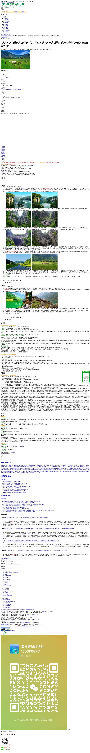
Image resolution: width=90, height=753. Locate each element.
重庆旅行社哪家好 (5, 624)
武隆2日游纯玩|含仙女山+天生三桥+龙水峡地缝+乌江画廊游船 (18, 502)
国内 (4, 35)
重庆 (7, 35)
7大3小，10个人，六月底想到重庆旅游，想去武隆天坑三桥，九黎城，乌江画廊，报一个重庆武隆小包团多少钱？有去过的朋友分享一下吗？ (39, 528)
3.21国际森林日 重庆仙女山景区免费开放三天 (14, 492)
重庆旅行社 (10, 622)
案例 (8, 34)
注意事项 (3, 150)
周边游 (5, 89)
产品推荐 (3, 153)
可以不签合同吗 (7, 585)
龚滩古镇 (19, 89)
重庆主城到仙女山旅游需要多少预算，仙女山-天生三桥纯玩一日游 (19, 505)
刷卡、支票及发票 (7, 595)
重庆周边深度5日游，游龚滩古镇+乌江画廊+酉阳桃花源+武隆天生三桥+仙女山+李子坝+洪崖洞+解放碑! (29, 510)
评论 (2, 455)
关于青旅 (3, 609)
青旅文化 (8, 609)
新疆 (23, 12)
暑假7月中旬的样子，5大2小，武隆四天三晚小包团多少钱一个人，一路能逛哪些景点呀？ (26, 517)
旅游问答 (3, 156)
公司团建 (6, 21)
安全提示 (12, 630)
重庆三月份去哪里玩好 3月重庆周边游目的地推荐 (15, 489)
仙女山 (10, 89)
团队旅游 (44, 611)
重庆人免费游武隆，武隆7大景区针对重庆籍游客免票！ (17, 486)
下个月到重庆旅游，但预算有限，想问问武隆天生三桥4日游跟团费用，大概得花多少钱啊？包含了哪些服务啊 (31, 541)
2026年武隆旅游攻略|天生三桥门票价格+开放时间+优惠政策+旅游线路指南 (21, 501)
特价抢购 (6, 30)
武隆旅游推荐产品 (6, 462)
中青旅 (12, 521)
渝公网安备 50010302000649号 (26, 626)
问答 (2, 34)
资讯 (4, 34)
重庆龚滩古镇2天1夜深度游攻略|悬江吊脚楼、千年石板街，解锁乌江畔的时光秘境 (23, 504)
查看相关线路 (4, 37)
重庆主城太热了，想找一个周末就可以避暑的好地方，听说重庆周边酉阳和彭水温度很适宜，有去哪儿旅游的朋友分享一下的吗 (35, 550)
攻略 (6, 34)
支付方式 (26, 609)
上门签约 (5, 582)
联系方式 (31, 609)
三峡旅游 (8, 12)
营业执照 (17, 609)
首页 (4, 17)
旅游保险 (5, 577)
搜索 (2, 9)
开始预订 (3, 107)
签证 (5, 31)
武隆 (16, 12)
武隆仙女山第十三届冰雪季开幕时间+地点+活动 (15, 483)
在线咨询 (3, 108)
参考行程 (3, 148)
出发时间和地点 (7, 575)
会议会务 (6, 20)
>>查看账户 (21, 446)
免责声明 (22, 609)
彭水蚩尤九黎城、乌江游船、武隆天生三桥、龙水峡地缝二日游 (19, 511)
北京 (25, 12)
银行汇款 (5, 594)
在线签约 (5, 584)
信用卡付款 (6, 589)
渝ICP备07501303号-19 (32, 614)
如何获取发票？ (7, 607)
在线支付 (5, 591)
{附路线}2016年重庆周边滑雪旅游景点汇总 (14, 490)
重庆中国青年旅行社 (25, 622)
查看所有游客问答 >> (6, 558)
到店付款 (5, 592)
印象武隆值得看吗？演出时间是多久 (12, 481)
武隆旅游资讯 (6, 476)
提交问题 (3, 568)
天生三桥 (14, 89)
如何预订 (3, 152)
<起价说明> (6, 77)
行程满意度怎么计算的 (9, 601)
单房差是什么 (6, 602)
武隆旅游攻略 (6, 495)
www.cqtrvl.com (12, 618)
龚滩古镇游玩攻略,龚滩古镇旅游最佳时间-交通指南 (16, 508)
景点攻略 (3, 155)
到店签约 (5, 581)
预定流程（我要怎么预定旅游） (11, 572)
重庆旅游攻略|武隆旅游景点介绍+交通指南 (13, 507)
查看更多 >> (4, 479)
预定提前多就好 (7, 604)
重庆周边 (13, 554)
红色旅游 (13, 12)
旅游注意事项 (6, 599)
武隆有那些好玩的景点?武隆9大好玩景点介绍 (14, 484)
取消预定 (5, 574)
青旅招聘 (12, 609)
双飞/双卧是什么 (7, 605)
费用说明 (3, 149)
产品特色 (3, 146)
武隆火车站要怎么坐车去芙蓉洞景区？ (12, 487)
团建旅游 (19, 12)
